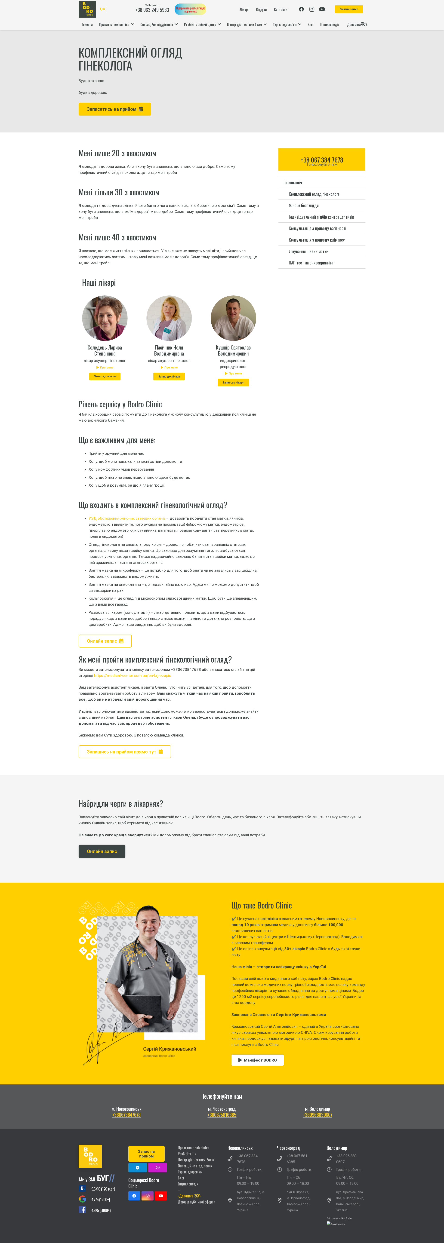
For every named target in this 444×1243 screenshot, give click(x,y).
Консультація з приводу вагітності (317, 228)
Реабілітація (187, 1154)
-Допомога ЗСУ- (189, 1196)
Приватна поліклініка (193, 1148)
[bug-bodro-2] (98, 1178)
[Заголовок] (157, 1167)
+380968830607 (317, 1114)
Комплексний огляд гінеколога (314, 193)
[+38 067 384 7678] (232, 1159)
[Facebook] (301, 9)
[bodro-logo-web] (98, 1156)
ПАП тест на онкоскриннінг (311, 262)
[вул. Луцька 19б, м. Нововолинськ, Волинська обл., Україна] (232, 1201)
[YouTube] (322, 9)
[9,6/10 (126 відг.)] (85, 1189)
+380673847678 (126, 1114)
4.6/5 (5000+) (100, 1210)
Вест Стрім (346, 1218)
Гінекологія (293, 182)
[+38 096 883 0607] (331, 1159)
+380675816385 (221, 1114)
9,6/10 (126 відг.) (103, 1189)
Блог (181, 1178)
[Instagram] (312, 9)
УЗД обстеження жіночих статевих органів (127, 518)
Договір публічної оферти (196, 1202)
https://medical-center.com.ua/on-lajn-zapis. (133, 675)
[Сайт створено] (336, 1224)
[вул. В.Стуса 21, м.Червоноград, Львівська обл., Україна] (282, 1201)
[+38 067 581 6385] (282, 1159)
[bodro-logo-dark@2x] (87, 9)
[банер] (190, 9)
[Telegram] (137, 1167)
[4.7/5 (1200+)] (85, 1199)
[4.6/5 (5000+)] (85, 1210)
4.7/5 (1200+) (100, 1199)
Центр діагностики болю (196, 1160)
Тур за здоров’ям (190, 1172)
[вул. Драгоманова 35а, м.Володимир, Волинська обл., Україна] (331, 1201)
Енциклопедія (188, 1184)
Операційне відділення (195, 1166)
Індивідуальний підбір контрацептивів (321, 217)
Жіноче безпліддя (304, 205)
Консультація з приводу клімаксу (317, 239)
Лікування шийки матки (308, 251)
